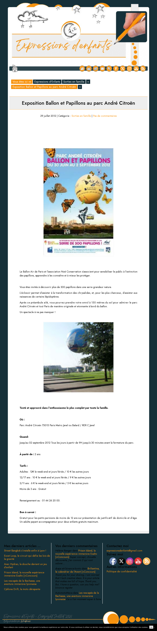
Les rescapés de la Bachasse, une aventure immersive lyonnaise (22, 582)
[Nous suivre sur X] (122, 68)
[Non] (154, 627)
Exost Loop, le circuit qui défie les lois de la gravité (27, 557)
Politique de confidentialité (122, 571)
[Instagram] (129, 68)
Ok (151, 627)
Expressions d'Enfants (47, 82)
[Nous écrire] (102, 68)
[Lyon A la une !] (82, 68)
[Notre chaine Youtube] (136, 68)
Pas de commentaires (105, 116)
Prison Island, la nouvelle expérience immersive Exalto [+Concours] (24, 574)
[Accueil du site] (15, 68)
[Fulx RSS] (143, 68)
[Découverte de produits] (95, 68)
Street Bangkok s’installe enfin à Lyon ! (25, 550)
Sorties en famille (73, 82)
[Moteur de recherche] (109, 68)
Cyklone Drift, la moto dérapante (22, 589)
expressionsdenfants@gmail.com (124, 550)
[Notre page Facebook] (116, 68)
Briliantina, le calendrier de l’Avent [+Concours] (77, 570)
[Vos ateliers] (89, 68)
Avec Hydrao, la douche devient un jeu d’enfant (25, 565)
